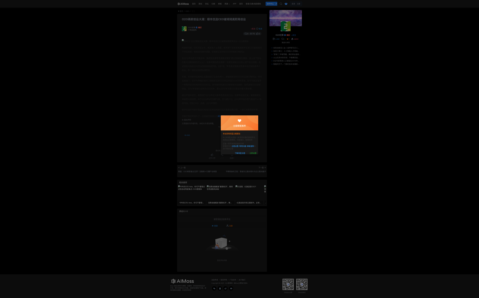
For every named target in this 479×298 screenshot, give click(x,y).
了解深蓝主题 (240, 153)
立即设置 (252, 153)
